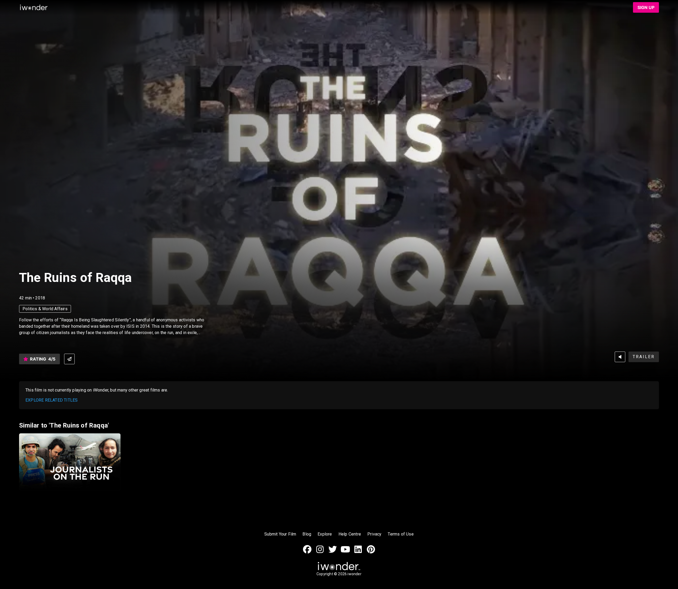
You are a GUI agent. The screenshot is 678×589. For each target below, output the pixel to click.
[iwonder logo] (34, 7)
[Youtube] (345, 552)
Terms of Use (400, 534)
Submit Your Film (280, 534)
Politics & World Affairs (45, 308)
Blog (306, 534)
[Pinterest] (370, 552)
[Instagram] (320, 552)
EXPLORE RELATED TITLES (51, 400)
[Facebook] (307, 552)
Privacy (374, 534)
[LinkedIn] (358, 552)
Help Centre (349, 534)
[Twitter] (332, 552)
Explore (325, 534)
